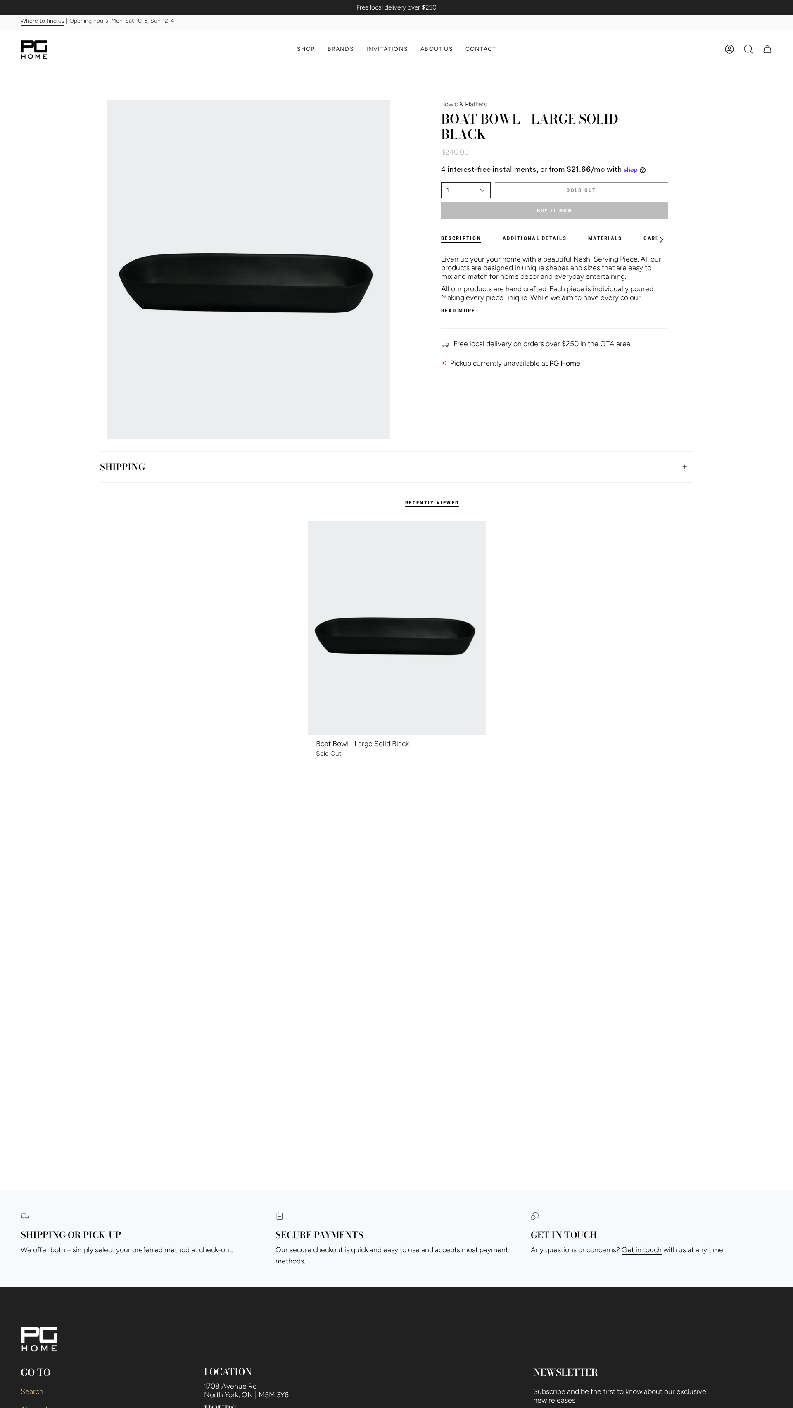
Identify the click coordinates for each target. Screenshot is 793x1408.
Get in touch (642, 1249)
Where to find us (42, 21)
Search (32, 1391)
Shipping (122, 467)
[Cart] (767, 49)
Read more (458, 310)
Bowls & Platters (464, 104)
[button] (306, 49)
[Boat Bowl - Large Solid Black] (397, 628)
